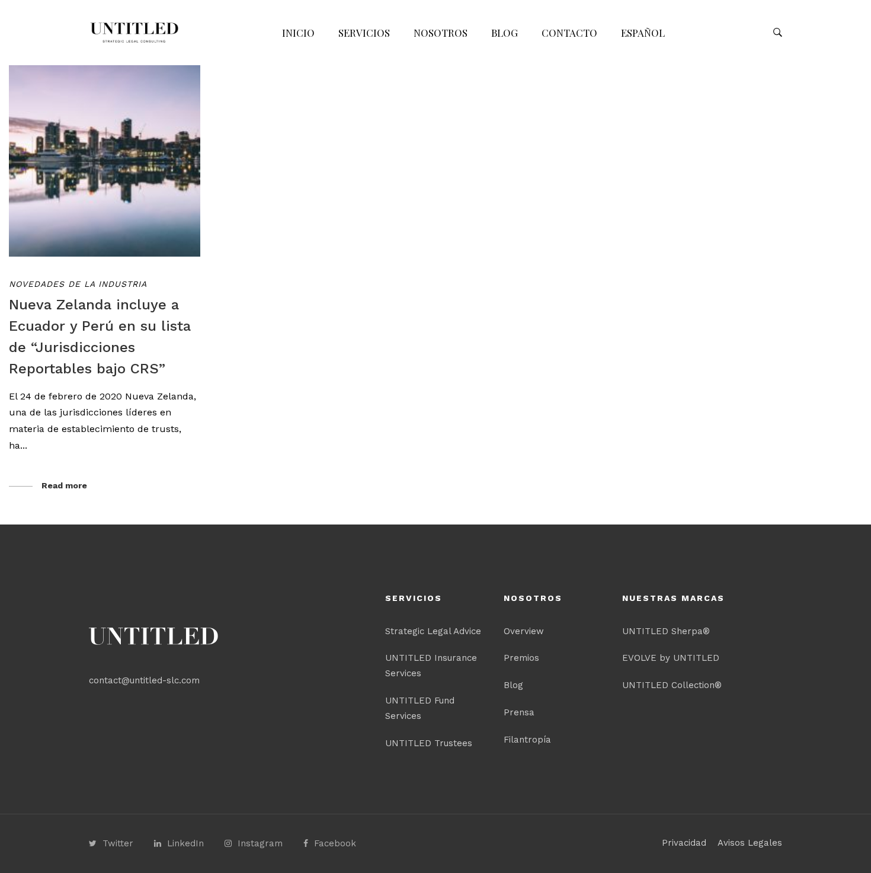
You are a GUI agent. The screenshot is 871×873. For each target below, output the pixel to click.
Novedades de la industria (78, 284)
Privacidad (684, 842)
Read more (64, 485)
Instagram (260, 843)
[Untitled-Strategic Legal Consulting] (134, 32)
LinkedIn (185, 843)
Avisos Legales (750, 842)
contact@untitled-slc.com (144, 680)
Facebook (335, 843)
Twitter (118, 843)
